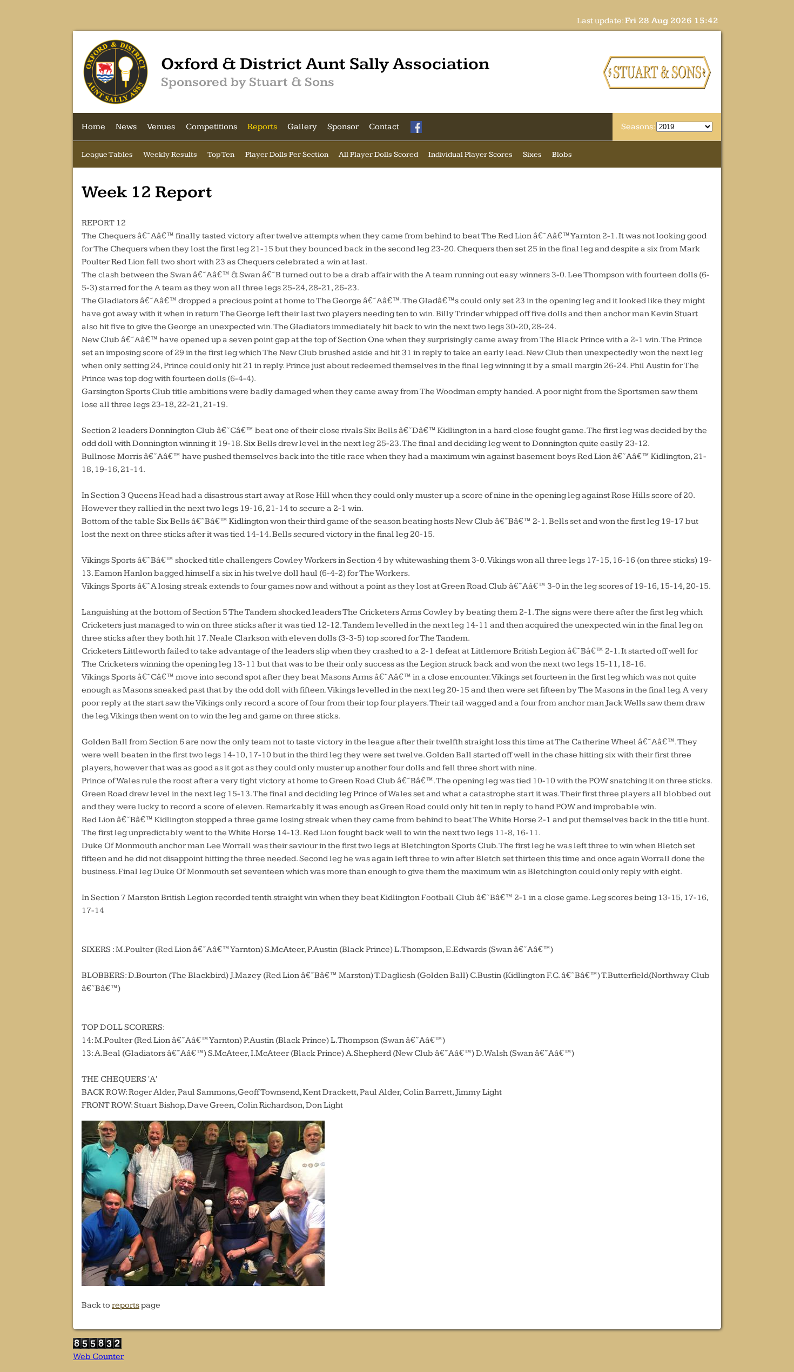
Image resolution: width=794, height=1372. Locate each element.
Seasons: (638, 127)
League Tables (107, 154)
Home (93, 127)
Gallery (302, 127)
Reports (262, 127)
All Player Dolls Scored (378, 154)
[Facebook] (416, 127)
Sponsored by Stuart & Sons (247, 82)
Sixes (532, 154)
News (126, 127)
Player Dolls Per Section (286, 154)
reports (125, 1305)
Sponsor (343, 127)
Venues (161, 127)
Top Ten (220, 154)
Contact (384, 127)
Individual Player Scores (470, 154)
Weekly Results (170, 154)
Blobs (562, 154)
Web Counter (98, 1356)
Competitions (211, 127)
